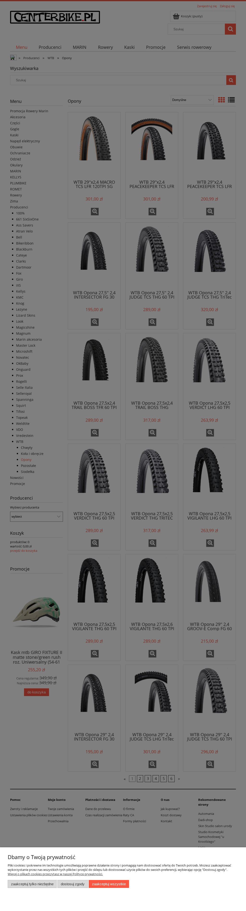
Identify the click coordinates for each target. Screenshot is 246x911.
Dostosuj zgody (73, 884)
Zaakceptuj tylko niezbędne (32, 884)
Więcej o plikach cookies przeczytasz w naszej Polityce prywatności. (55, 874)
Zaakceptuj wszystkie (109, 884)
